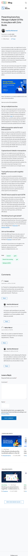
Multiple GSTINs (5, 227)
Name (3, 402)
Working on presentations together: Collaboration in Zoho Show (10, 488)
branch (9, 255)
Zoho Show (4, 485)
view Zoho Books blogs (13, 502)
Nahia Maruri (8, 327)
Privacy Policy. (5, 414)
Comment (4, 382)
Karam (6, 281)
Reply (4, 298)
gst (17, 259)
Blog (10, 3)
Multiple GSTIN (7, 263)
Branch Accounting (8, 259)
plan (11, 116)
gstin (15, 255)
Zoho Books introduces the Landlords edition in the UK (10, 452)
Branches (15, 225)
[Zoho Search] (26, 2)
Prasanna (5, 491)
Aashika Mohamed (11, 30)
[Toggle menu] (26, 8)
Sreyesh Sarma (7, 455)
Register (9, 239)
